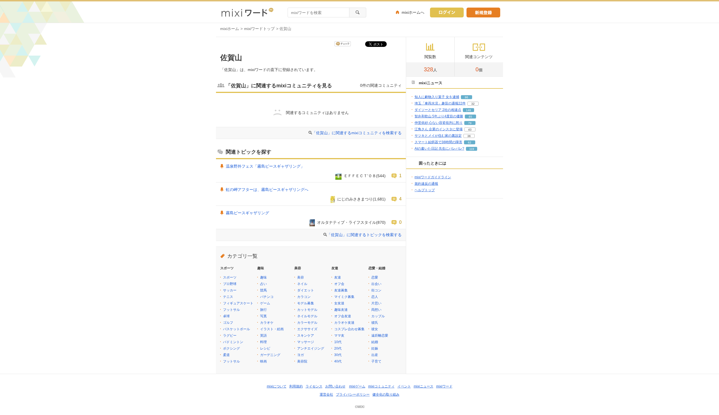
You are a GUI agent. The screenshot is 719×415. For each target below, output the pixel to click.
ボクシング (231, 348)
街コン (376, 290)
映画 (263, 361)
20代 (338, 348)
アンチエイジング (310, 348)
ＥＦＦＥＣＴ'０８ (360, 176)
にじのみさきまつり (355, 199)
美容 (300, 277)
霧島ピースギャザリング (247, 213)
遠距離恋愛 (379, 336)
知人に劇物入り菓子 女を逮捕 (437, 97)
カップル (378, 316)
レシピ (265, 348)
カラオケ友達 (344, 323)
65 (470, 116)
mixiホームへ (413, 12)
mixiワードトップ (259, 28)
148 (468, 110)
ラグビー (229, 336)
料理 (263, 342)
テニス (228, 297)
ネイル (302, 284)
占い (263, 284)
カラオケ (267, 323)
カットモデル (307, 310)
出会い (376, 284)
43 (470, 129)
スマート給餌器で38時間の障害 (438, 142)
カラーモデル (307, 323)
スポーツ (229, 277)
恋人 (374, 297)
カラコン (304, 297)
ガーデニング (270, 355)
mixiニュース (423, 386)
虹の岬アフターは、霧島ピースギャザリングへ (267, 189)
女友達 (339, 303)
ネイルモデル (307, 316)
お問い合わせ (335, 386)
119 (471, 149)
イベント (404, 386)
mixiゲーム (357, 386)
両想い (376, 310)
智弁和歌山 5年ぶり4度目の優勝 (439, 116)
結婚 (374, 342)
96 (466, 97)
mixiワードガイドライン (433, 177)
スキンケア (305, 336)
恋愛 (374, 277)
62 (469, 142)
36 (469, 136)
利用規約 (296, 386)
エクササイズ (307, 329)
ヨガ (300, 355)
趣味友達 (341, 310)
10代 (338, 342)
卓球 (226, 316)
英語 (263, 336)
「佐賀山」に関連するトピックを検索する (364, 234)
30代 (338, 355)
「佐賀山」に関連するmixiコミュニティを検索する (357, 133)
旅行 (263, 310)
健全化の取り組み (385, 394)
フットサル (231, 310)
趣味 (263, 277)
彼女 (374, 329)
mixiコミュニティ (381, 386)
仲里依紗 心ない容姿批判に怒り (439, 123)
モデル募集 (305, 303)
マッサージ (305, 342)
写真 (263, 316)
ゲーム (265, 303)
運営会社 (326, 394)
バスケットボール (236, 329)
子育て (376, 361)
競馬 (263, 290)
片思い (376, 303)
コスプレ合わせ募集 (349, 329)
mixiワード (444, 386)
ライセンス (314, 386)
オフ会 (339, 284)
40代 (338, 361)
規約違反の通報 (426, 184)
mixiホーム (229, 28)
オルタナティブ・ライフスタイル (346, 222)
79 (470, 123)
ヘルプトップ (425, 190)
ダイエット (305, 290)
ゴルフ (228, 323)
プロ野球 (229, 284)
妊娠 (374, 348)
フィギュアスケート (238, 303)
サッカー (229, 290)
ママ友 (339, 336)
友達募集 (341, 290)
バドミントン (233, 342)
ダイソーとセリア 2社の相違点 (438, 110)
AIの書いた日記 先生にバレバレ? (439, 149)
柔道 (226, 355)
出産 (374, 355)
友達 (337, 277)
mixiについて (276, 386)
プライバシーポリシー (353, 394)
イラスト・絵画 (272, 329)
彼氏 (374, 323)
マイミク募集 (344, 297)
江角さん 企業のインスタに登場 (439, 129)
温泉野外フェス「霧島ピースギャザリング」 (265, 166)
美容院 (302, 361)
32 (473, 103)
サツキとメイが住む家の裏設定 (438, 136)
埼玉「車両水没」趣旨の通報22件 (440, 103)
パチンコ (267, 297)
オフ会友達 (342, 316)
